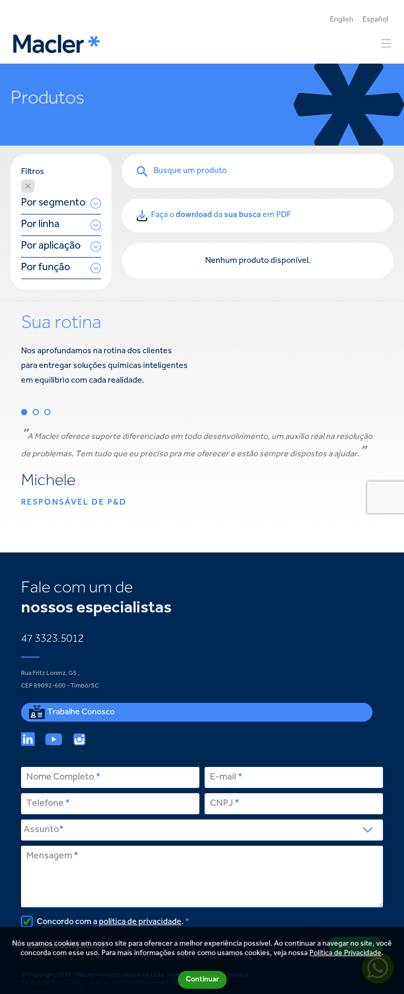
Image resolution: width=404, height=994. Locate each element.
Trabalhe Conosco (81, 712)
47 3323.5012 (52, 639)
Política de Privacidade (345, 953)
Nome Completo (60, 777)
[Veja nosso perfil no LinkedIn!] (28, 739)
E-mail (223, 777)
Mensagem (49, 856)
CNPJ (221, 804)
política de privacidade (140, 922)
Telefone (45, 804)
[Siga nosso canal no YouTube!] (53, 739)
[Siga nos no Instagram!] (79, 739)
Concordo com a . (109, 922)
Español (375, 20)
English (342, 20)
